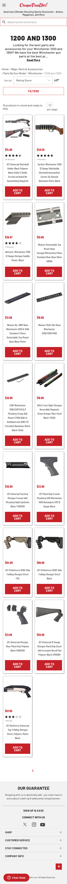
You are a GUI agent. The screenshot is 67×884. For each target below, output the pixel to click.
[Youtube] (42, 824)
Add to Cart (18, 191)
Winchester (35, 73)
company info (14, 856)
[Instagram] (34, 824)
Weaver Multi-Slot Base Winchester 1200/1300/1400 (49, 329)
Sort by (8, 80)
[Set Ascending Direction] (57, 80)
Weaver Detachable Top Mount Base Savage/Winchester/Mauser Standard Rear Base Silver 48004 (49, 253)
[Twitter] (25, 824)
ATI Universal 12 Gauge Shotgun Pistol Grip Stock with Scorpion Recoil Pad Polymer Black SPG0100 (49, 648)
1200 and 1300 (53, 73)
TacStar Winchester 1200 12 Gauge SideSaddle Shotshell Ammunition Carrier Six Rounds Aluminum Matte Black (49, 172)
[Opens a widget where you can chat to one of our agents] (16, 878)
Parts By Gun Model (14, 73)
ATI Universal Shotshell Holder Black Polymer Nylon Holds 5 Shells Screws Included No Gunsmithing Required (18, 172)
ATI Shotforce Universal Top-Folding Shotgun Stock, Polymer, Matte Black (17, 732)
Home (5, 69)
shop (8, 832)
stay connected (16, 848)
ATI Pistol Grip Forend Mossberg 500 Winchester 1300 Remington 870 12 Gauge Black (49, 500)
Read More (33, 60)
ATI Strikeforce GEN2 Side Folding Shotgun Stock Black (49, 574)
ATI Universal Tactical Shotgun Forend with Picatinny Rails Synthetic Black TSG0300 (18, 500)
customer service (17, 840)
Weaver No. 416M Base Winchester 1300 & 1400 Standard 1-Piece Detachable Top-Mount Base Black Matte (17, 333)
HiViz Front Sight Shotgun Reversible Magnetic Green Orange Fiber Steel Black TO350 (49, 411)
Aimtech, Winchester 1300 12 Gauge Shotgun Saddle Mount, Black (17, 256)
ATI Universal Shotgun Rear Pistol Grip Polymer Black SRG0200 (17, 646)
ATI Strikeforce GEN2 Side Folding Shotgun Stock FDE (17, 574)
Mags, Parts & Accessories (27, 69)
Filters (33, 91)
